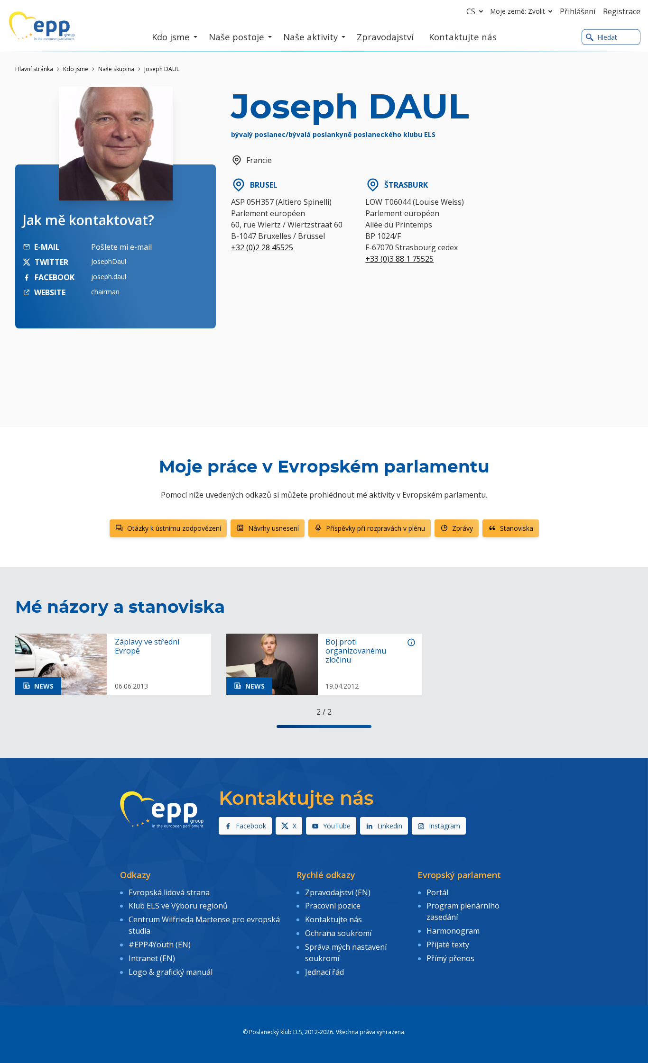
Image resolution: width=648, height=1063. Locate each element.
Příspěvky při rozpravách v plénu (375, 528)
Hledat (607, 37)
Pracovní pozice (333, 905)
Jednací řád (324, 972)
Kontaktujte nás (333, 919)
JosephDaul (108, 261)
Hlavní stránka (34, 69)
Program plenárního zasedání (463, 911)
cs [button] (470, 11)
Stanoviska (516, 528)
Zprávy (462, 528)
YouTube (337, 825)
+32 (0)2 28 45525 (262, 247)
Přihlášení (577, 11)
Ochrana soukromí (338, 933)
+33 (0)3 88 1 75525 (399, 259)
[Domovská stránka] (42, 26)
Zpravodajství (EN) (337, 892)
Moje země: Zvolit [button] (518, 11)
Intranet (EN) (152, 958)
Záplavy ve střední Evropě (147, 646)
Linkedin (389, 825)
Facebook (251, 825)
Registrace (621, 11)
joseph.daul (108, 276)
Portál (437, 892)
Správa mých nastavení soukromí (346, 952)
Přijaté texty (447, 944)
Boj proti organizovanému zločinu (355, 651)
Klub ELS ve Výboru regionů (178, 905)
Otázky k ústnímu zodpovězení (174, 528)
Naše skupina (116, 69)
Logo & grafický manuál (171, 972)
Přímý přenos (450, 958)
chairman (105, 291)
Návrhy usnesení (273, 528)
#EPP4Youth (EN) (160, 944)
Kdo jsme (75, 69)
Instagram (444, 825)
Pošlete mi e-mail (121, 247)
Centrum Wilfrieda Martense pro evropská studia (204, 925)
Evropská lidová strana (169, 892)
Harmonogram (453, 931)
